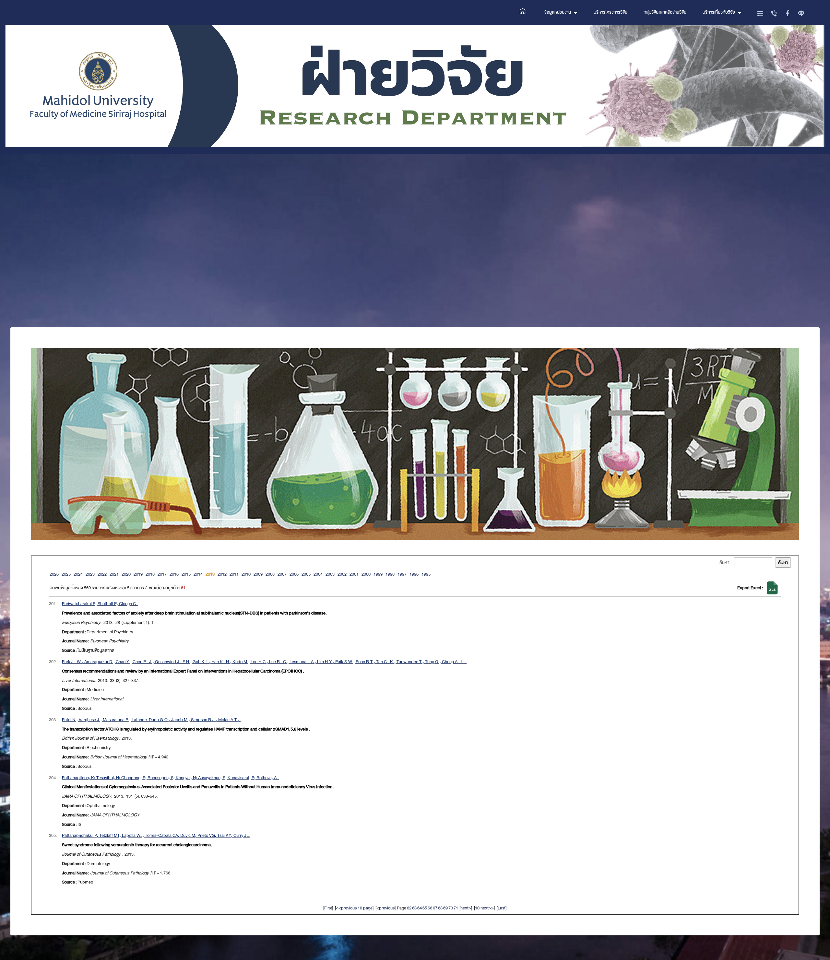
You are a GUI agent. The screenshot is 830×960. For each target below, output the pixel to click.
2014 (198, 574)
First (328, 908)
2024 (78, 574)
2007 (282, 574)
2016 (174, 574)
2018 (150, 574)
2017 (162, 574)
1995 (426, 574)
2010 (246, 574)
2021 (114, 574)
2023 (90, 574)
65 (424, 908)
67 (435, 908)
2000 (366, 574)
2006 (294, 574)
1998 (390, 574)
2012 (222, 574)
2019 (138, 574)
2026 (54, 574)
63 (414, 908)
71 (456, 908)
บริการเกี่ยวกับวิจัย (719, 12)
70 (450, 908)
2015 (186, 574)
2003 (330, 574)
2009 (258, 574)
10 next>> (484, 908)
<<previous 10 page (354, 908)
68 (440, 908)
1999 (378, 574)
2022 (102, 574)
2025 (66, 574)
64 (419, 908)
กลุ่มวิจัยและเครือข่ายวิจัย (665, 12)
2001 (354, 574)
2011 (234, 574)
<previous (385, 908)
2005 (306, 574)
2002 (342, 574)
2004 (318, 574)
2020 (126, 574)
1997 (402, 574)
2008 (270, 574)
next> (465, 908)
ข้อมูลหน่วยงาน (557, 12)
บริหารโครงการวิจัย (610, 12)
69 (445, 908)
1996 (414, 574)
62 (409, 908)
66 (430, 908)
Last (501, 908)
